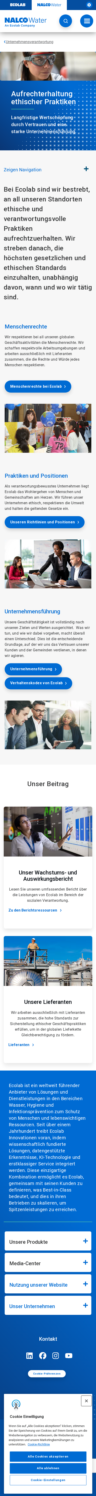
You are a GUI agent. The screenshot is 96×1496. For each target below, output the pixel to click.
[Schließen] (86, 1401)
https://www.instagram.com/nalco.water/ (55, 1355)
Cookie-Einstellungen (48, 1480)
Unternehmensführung (31, 669)
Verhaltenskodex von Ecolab (36, 683)
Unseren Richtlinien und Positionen (42, 522)
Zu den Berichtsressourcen (32, 910)
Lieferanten (18, 1045)
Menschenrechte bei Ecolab (36, 386)
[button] (65, 20)
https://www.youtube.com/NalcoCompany (68, 1355)
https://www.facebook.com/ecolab (42, 1355)
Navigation (22, 170)
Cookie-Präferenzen (47, 1373)
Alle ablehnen (48, 1468)
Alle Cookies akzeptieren (48, 1456)
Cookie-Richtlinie (39, 1444)
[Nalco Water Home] (23, 22)
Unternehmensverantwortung (29, 42)
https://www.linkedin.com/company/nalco (29, 1355)
